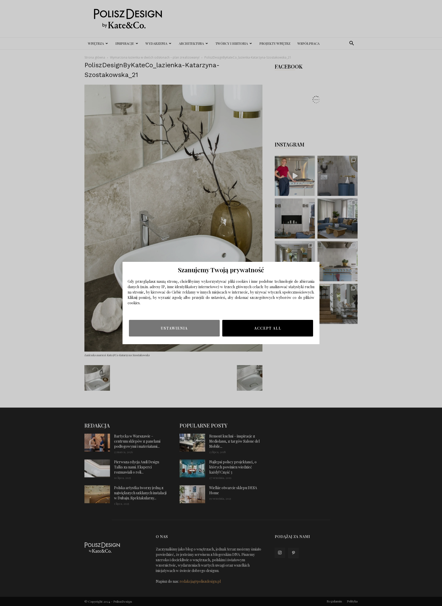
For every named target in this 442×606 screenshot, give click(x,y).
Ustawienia (174, 328)
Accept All (267, 328)
